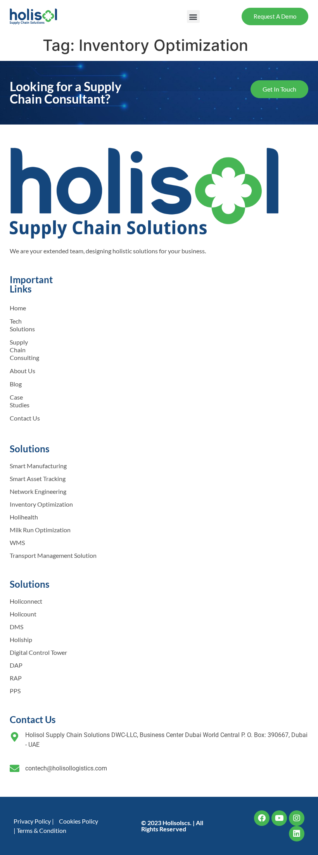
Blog (16, 384)
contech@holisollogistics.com (66, 768)
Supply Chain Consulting (24, 349)
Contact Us (25, 418)
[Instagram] (296, 818)
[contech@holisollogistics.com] (14, 768)
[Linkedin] (296, 833)
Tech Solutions (22, 324)
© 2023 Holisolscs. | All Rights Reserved (172, 825)
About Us (22, 370)
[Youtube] (279, 818)
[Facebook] (262, 818)
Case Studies (19, 400)
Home (18, 308)
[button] (193, 16)
